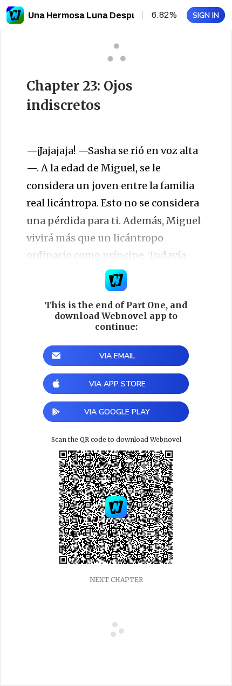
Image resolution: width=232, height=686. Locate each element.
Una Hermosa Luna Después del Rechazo (114, 15)
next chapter (116, 580)
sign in (206, 15)
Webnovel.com (15, 15)
